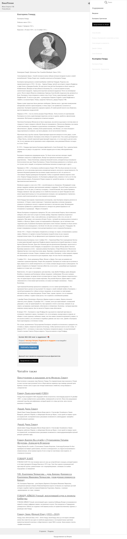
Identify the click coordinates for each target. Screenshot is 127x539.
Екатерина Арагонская (99, 18)
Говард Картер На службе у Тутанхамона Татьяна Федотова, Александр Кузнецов (42, 441)
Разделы (51, 531)
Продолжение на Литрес (101, 24)
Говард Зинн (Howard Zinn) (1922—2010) (38, 514)
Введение (95, 13)
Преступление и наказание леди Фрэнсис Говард (42, 377)
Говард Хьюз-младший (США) (33, 393)
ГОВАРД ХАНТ (25, 458)
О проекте (42, 531)
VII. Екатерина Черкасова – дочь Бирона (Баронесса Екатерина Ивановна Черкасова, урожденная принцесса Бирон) (46, 476)
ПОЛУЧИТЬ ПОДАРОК (29, 347)
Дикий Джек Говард (27, 408)
